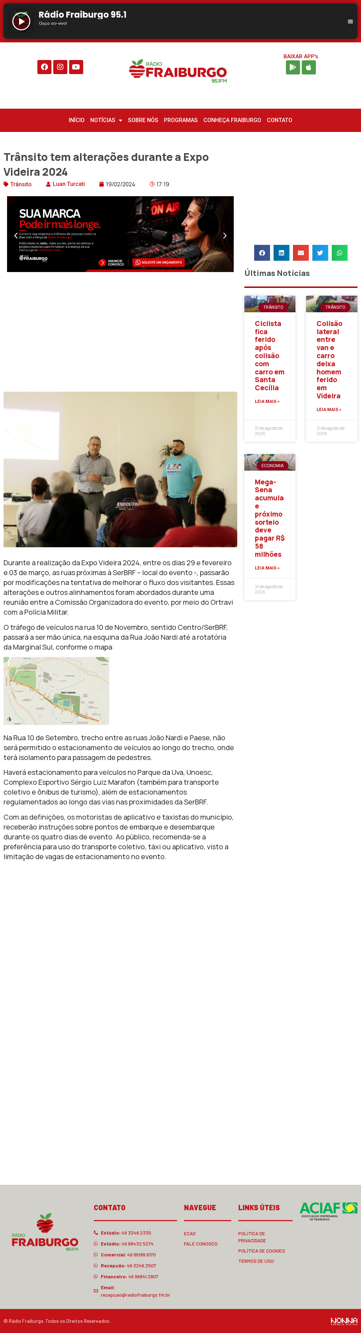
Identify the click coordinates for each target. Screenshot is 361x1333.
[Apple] (309, 67)
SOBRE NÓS (143, 120)
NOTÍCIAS (102, 120)
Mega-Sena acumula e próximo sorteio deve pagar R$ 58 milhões (270, 518)
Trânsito (21, 184)
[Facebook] (44, 67)
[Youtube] (76, 67)
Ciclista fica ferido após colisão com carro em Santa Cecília (269, 355)
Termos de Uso (256, 1261)
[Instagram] (60, 67)
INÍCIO (77, 120)
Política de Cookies (261, 1251)
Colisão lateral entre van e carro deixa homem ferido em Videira (329, 359)
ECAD (190, 1233)
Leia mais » (267, 401)
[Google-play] (293, 67)
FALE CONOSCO (201, 1244)
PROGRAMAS (181, 120)
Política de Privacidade (252, 1236)
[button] (16, 236)
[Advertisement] (120, 333)
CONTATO (279, 120)
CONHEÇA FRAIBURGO (232, 120)
